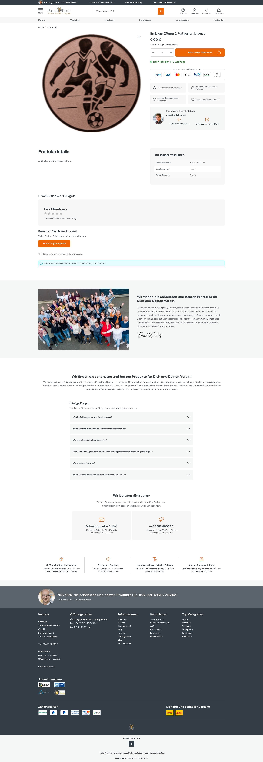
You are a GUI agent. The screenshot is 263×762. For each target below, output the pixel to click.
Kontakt (121, 622)
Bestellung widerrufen (159, 622)
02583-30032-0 (69, 2)
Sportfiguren (187, 633)
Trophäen (186, 626)
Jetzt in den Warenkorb (200, 52)
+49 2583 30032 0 (179, 123)
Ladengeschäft (125, 626)
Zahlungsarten (124, 636)
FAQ (120, 629)
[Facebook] (131, 744)
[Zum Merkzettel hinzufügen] (139, 37)
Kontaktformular (46, 666)
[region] (92, 85)
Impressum (155, 633)
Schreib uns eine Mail (207, 123)
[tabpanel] (91, 161)
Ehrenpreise (187, 629)
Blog (120, 640)
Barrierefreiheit (156, 636)
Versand (121, 633)
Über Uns (122, 619)
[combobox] (125, 11)
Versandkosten (157, 752)
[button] (131, 417)
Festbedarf (187, 636)
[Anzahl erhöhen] (171, 52)
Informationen (128, 614)
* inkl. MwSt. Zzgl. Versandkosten (163, 44)
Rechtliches (158, 614)
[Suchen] (161, 11)
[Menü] (41, 11)
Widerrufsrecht (157, 619)
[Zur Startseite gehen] (62, 10)
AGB (152, 626)
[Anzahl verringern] (153, 52)
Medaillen (186, 622)
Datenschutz (155, 629)
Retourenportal (124, 643)
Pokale (185, 619)
